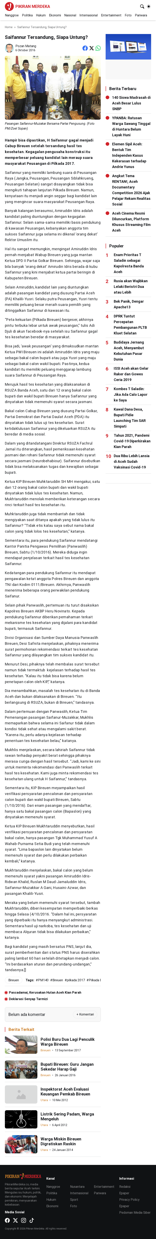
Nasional (70, 15)
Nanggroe (12, 15)
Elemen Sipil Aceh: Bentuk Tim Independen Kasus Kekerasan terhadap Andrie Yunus (129, 155)
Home (9, 27)
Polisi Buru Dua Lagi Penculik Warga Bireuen (68, 1042)
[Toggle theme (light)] (148, 6)
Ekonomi (55, 15)
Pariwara (141, 15)
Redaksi (124, 1187)
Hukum (41, 15)
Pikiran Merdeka (32, 6)
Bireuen (46, 1050)
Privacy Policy (129, 1200)
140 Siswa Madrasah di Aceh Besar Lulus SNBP (131, 103)
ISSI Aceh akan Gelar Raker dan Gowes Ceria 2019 (131, 374)
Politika (27, 15)
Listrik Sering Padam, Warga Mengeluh (67, 1116)
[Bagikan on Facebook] (85, 48)
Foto (128, 15)
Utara (44, 1100)
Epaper (124, 1193)
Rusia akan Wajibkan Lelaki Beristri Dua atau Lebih (131, 286)
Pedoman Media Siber (135, 1213)
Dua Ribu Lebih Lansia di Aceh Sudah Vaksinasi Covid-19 (132, 461)
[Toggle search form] (142, 6)
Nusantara (77, 1187)
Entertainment (111, 15)
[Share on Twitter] (91, 48)
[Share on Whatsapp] (98, 48)
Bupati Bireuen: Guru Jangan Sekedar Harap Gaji (67, 1067)
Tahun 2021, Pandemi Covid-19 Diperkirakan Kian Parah (132, 441)
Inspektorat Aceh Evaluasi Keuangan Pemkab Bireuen (65, 1091)
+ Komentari (85, 1014)
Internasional (88, 15)
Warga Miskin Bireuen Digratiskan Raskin (61, 1141)
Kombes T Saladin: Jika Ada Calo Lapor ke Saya (130, 394)
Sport (74, 1200)
